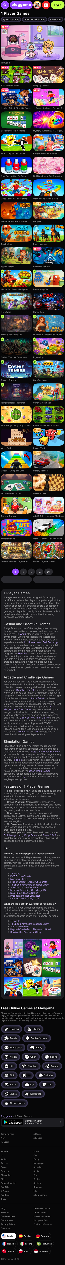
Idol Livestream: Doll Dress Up (41, 642)
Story (22, 776)
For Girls (5, 1187)
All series (38, 1138)
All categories (40, 1195)
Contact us (6, 1228)
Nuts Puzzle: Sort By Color (25, 898)
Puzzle (4, 1163)
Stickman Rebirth (19, 926)
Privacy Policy (8, 1224)
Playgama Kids (41, 1220)
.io (2, 1155)
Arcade (4, 1151)
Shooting (38, 1167)
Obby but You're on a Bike (34, 717)
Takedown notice (42, 1208)
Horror (37, 1151)
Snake (37, 1171)
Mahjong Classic (19, 879)
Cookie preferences (43, 1224)
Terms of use (40, 1212)
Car (35, 1155)
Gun (35, 1175)
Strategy (5, 1171)
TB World (21, 633)
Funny (37, 1159)
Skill (3, 1179)
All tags (37, 1134)
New (3, 1138)
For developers (8, 1216)
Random (5, 1142)
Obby (3, 1199)
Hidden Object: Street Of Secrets (28, 881)
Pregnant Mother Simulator (45, 751)
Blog (3, 1208)
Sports (4, 1167)
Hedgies (22, 653)
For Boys (5, 1195)
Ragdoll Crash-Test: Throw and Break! (31, 929)
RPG (37, 731)
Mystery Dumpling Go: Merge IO (28, 890)
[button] (32, 1122)
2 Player (5, 1191)
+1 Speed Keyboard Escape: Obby (29, 884)
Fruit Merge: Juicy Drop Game (29, 708)
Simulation (6, 1175)
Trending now (7, 1134)
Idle (35, 1191)
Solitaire (37, 1183)
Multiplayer (39, 1163)
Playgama (6, 1116)
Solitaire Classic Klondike (24, 887)
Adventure (23, 731)
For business (7, 1220)
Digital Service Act (42, 1216)
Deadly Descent (25, 690)
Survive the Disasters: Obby (25, 932)
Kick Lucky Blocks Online (24, 892)
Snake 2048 (37, 698)
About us (5, 1212)
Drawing (38, 1187)
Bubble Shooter (8, 1183)
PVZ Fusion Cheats (20, 876)
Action (4, 1159)
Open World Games (39, 770)
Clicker (37, 1179)
